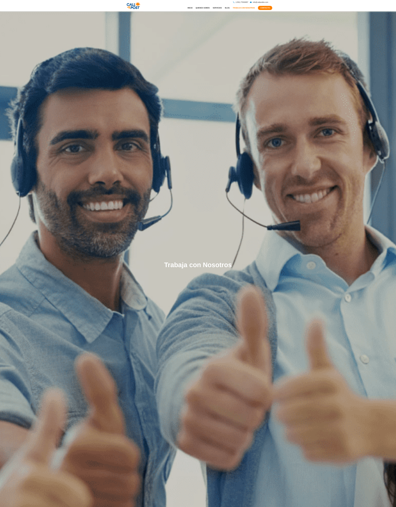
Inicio (190, 8)
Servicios (217, 8)
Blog (227, 8)
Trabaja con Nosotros (244, 8)
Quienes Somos (203, 8)
